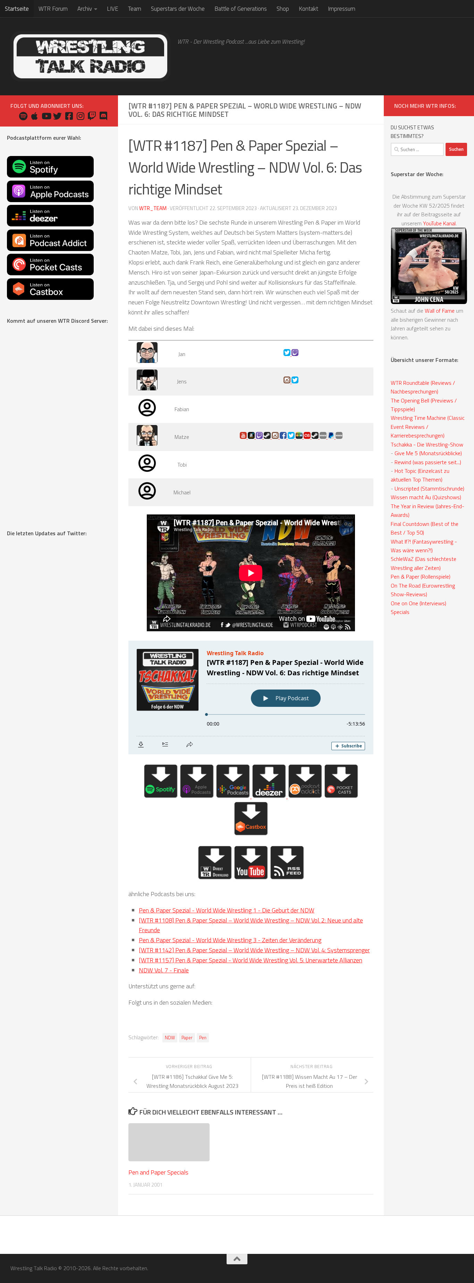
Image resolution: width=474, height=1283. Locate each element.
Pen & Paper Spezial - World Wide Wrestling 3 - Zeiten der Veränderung (230, 940)
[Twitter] (287, 354)
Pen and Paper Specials (158, 1172)
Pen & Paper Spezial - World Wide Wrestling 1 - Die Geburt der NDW (226, 910)
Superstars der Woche (178, 8)
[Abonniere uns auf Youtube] (46, 116)
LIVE (112, 8)
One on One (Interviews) (418, 603)
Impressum (341, 8)
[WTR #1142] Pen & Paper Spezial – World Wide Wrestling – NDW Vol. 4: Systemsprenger (254, 950)
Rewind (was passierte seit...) (428, 462)
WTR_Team (153, 208)
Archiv (84, 8)
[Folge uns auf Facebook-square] (69, 116)
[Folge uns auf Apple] (34, 116)
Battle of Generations (240, 8)
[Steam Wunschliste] (268, 437)
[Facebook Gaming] (284, 437)
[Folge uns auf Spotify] (23, 116)
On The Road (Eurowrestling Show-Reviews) (423, 589)
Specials (400, 612)
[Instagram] (287, 381)
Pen (202, 1037)
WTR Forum (53, 8)
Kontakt (308, 8)
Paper (187, 1037)
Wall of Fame (440, 310)
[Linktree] (339, 437)
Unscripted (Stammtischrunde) (429, 488)
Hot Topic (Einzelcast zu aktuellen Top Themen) (420, 475)
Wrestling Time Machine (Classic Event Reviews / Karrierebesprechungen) (428, 427)
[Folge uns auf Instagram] (80, 116)
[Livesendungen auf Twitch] (91, 116)
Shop (283, 8)
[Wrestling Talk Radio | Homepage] (90, 56)
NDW (170, 1037)
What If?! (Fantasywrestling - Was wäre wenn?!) (424, 545)
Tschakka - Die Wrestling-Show (427, 444)
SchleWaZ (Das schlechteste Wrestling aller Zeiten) (423, 563)
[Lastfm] (308, 437)
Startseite (17, 8)
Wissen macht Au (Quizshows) (426, 497)
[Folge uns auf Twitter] (57, 116)
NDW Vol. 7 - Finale (164, 970)
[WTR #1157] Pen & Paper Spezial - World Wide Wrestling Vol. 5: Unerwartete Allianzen (250, 960)
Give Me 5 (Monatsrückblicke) (428, 453)
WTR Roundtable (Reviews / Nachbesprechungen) (423, 387)
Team (134, 8)
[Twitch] (294, 354)
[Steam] (316, 437)
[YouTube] (244, 437)
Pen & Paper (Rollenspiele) (420, 576)
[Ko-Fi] (324, 437)
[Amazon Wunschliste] (252, 437)
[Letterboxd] (300, 437)
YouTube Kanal (439, 223)
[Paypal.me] (332, 437)
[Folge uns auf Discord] (103, 116)
